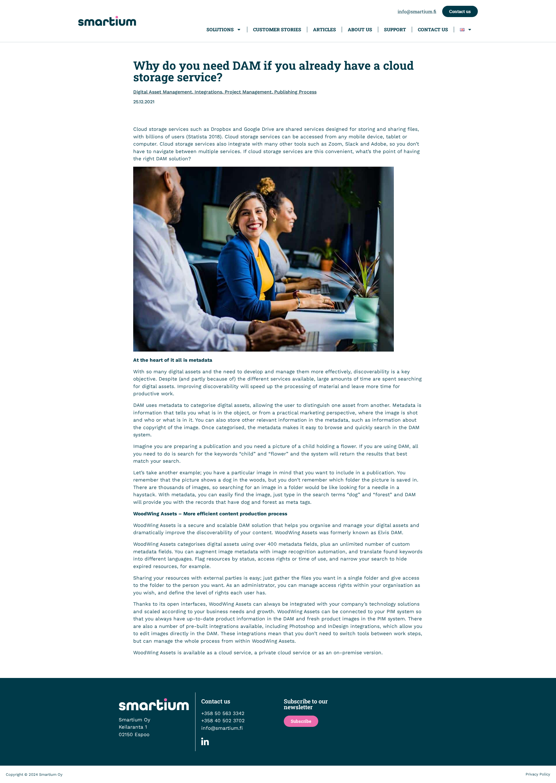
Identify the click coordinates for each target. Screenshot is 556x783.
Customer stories (277, 29)
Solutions (220, 29)
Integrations (208, 92)
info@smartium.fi (417, 11)
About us (360, 29)
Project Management (248, 92)
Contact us (433, 29)
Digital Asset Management (162, 92)
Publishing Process (295, 92)
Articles (324, 29)
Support (395, 29)
